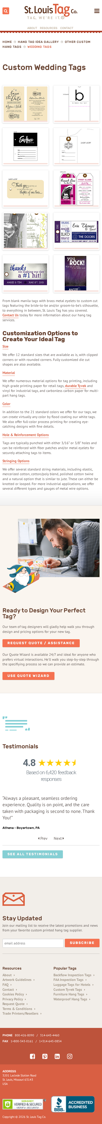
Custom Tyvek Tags (68, 989)
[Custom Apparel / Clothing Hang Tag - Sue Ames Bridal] (25, 146)
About (32, 28)
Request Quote (14, 1004)
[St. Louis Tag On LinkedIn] (57, 1056)
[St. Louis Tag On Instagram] (69, 1056)
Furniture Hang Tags (69, 994)
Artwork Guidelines (17, 979)
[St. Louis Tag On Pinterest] (45, 1056)
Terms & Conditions (17, 1009)
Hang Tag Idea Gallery (38, 42)
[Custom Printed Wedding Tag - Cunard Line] (76, 189)
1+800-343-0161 (22, 1041)
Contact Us (10, 315)
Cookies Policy (13, 994)
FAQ (5, 984)
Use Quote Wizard (28, 676)
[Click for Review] (75, 1104)
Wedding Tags (39, 47)
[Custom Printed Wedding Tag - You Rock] (76, 273)
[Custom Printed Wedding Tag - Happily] (25, 231)
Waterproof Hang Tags (70, 999)
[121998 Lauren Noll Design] (25, 104)
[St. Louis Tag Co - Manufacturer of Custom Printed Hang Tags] (51, 12)
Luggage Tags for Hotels (72, 984)
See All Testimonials (32, 854)
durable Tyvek (75, 386)
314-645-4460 (49, 1035)
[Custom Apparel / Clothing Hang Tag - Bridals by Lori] (76, 104)
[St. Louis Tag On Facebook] (32, 1056)
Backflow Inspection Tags (72, 975)
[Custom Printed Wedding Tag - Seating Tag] (76, 231)
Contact (66, 28)
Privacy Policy (13, 999)
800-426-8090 (24, 1035)
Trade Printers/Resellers (20, 1013)
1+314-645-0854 (50, 1041)
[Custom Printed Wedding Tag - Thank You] (25, 273)
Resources (48, 28)
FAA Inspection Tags (68, 979)
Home (7, 42)
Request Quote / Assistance (41, 643)
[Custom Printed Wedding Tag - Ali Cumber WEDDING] (25, 189)
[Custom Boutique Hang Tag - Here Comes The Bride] (76, 146)
